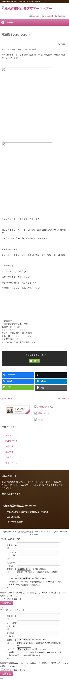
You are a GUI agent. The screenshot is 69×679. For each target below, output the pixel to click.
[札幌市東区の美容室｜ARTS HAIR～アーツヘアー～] (27, 8)
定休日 (8, 457)
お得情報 (9, 446)
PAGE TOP (63, 655)
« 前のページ (6, 398)
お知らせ (9, 435)
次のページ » (63, 398)
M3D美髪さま (11, 441)
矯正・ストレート (13, 463)
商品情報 (9, 452)
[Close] (1, 607)
